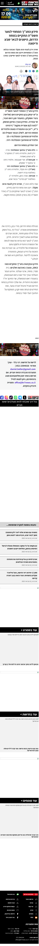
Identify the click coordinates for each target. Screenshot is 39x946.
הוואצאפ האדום (28, 894)
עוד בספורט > (29, 630)
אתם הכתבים (11, 910)
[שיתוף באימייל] (26, 71)
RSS (32, 917)
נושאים (31, 914)
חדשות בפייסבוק (10, 914)
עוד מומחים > (29, 801)
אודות (31, 903)
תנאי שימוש (11, 903)
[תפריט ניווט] (2, 3)
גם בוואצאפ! (11, 894)
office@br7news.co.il (22, 940)
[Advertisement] (19, 316)
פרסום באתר (29, 899)
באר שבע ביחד (10, 917)
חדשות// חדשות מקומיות (30, 24)
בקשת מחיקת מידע (9, 906)
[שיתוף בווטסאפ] (37, 71)
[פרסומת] (19, 13)
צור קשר (30, 906)
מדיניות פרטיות (10, 899)
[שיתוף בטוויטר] (29, 71)
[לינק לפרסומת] (19, 588)
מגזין (31, 910)
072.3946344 (20, 937)
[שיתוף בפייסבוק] (33, 71)
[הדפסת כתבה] (22, 71)
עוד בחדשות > (28, 714)
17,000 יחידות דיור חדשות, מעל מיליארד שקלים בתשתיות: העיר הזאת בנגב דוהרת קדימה (22, 575)
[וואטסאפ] (18, 3)
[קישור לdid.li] (19, 349)
